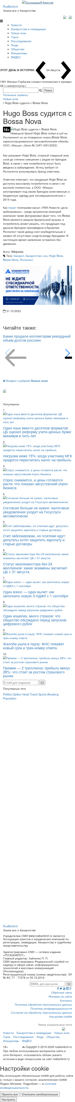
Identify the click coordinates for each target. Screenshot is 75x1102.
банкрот (19, 256)
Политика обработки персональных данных (43, 1004)
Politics (7, 694)
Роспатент (26, 260)
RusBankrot (10, 6)
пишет (12, 207)
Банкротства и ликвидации (28, 29)
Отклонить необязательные (40, 1094)
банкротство (34, 256)
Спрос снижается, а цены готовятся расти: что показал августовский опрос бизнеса (35, 483)
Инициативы (19, 53)
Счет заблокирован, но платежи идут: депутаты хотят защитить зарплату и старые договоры (34, 539)
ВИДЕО (16, 57)
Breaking (53, 694)
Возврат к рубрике (26, 381)
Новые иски (18, 33)
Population (9, 698)
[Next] (67, 353)
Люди (14, 45)
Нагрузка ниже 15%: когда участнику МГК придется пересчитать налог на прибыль (37, 457)
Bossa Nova (10, 260)
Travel (34, 694)
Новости (16, 25)
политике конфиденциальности (28, 1086)
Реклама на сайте (60, 996)
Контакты (66, 1000)
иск (45, 256)
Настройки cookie (60, 1016)
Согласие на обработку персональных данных (41, 1012)
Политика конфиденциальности (51, 1008)
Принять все (10, 1094)
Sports (42, 694)
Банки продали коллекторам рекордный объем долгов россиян (36, 338)
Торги (14, 37)
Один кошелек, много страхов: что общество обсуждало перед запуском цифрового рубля (34, 619)
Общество (17, 49)
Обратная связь (61, 992)
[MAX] (65, 17)
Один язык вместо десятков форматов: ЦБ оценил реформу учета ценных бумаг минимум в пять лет (37, 431)
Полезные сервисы (15, 95)
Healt (25, 694)
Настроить (8, 1099)
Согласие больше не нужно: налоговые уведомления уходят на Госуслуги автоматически (36, 511)
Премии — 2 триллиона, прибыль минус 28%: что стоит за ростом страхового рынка (36, 671)
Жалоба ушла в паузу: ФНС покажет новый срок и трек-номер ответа (33, 645)
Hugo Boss (56, 256)
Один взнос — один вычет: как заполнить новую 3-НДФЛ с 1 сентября (35, 593)
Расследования (21, 41)
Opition (17, 694)
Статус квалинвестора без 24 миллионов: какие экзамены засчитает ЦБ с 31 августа (35, 567)
